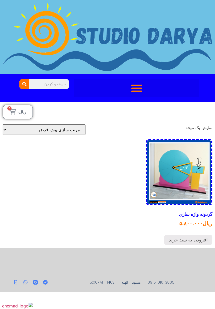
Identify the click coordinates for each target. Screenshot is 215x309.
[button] (136, 88)
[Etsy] (15, 282)
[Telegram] (45, 282)
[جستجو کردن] (24, 84)
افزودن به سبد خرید (188, 239)
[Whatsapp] (25, 282)
